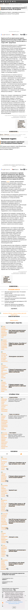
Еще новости (14, 308)
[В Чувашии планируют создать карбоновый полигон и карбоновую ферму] (4, 386)
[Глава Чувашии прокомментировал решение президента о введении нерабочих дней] (4, 332)
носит (8, 181)
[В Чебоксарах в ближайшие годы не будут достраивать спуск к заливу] (4, 463)
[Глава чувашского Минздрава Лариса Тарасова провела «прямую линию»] (4, 551)
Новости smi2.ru (14, 320)
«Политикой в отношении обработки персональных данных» (14, 602)
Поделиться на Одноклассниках (6, 1)
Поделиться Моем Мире (3, 1)
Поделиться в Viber (10, 1)
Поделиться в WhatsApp (8, 1)
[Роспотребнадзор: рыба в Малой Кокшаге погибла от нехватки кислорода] (4, 564)
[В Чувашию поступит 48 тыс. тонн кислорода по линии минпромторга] (4, 356)
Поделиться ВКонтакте (1, 1)
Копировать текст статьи (15, 1)
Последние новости (14, 289)
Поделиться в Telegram (12, 1)
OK (14, 607)
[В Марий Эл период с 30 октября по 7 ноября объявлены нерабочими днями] (4, 344)
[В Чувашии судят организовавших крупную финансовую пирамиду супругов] (4, 537)
